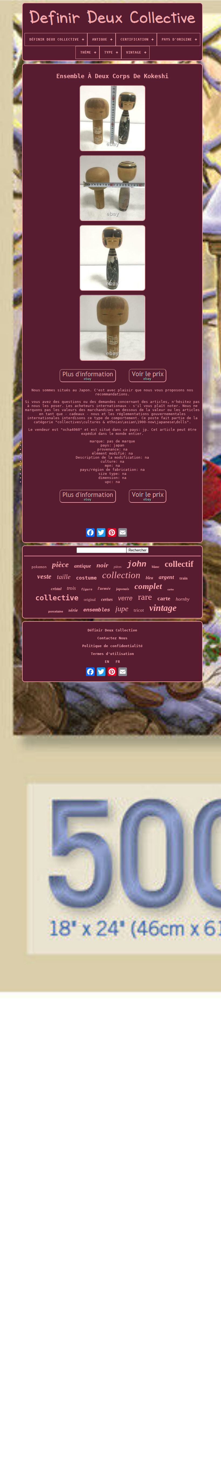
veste (44, 576)
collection (121, 575)
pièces (118, 567)
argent (166, 577)
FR (118, 662)
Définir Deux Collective (112, 630)
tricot (139, 610)
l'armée (104, 588)
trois (71, 588)
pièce (60, 564)
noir (102, 565)
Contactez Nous (112, 638)
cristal (56, 589)
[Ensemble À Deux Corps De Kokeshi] (112, 118)
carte (163, 598)
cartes (170, 589)
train (183, 578)
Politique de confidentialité (112, 646)
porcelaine (55, 611)
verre (125, 598)
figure (86, 589)
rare (145, 597)
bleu (149, 578)
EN (107, 662)
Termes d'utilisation (112, 654)
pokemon (39, 567)
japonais (122, 589)
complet (148, 586)
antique (82, 566)
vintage (163, 608)
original (90, 600)
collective (56, 598)
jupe (121, 608)
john (136, 564)
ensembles (96, 610)
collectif (179, 564)
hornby (182, 599)
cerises (107, 599)
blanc (155, 566)
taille (64, 576)
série (73, 610)
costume (86, 578)
